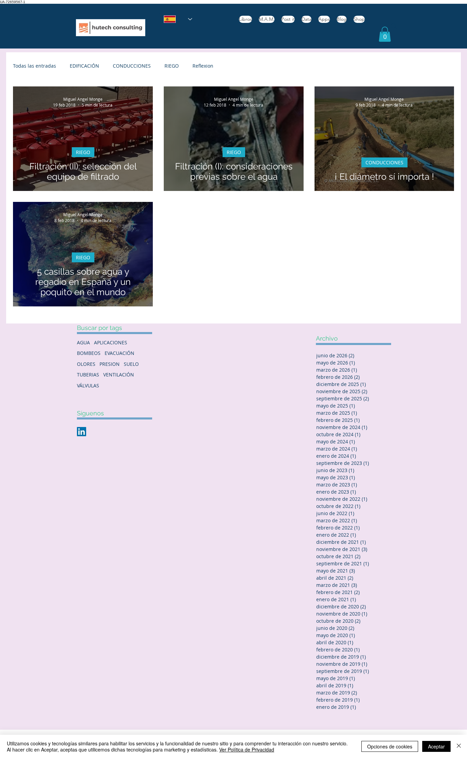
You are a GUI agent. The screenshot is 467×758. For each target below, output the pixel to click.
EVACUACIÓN (119, 353)
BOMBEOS (89, 353)
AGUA (83, 342)
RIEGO (171, 66)
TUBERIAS (88, 374)
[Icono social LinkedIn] (81, 431)
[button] (384, 34)
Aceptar (436, 746)
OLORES (86, 364)
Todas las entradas (34, 66)
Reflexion (202, 66)
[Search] (394, 26)
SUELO (131, 364)
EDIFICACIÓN (84, 66)
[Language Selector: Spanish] (178, 19)
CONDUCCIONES (132, 66)
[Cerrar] (459, 746)
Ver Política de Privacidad (246, 749)
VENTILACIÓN (118, 374)
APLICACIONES (110, 342)
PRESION (109, 364)
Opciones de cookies (389, 746)
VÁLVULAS (88, 385)
